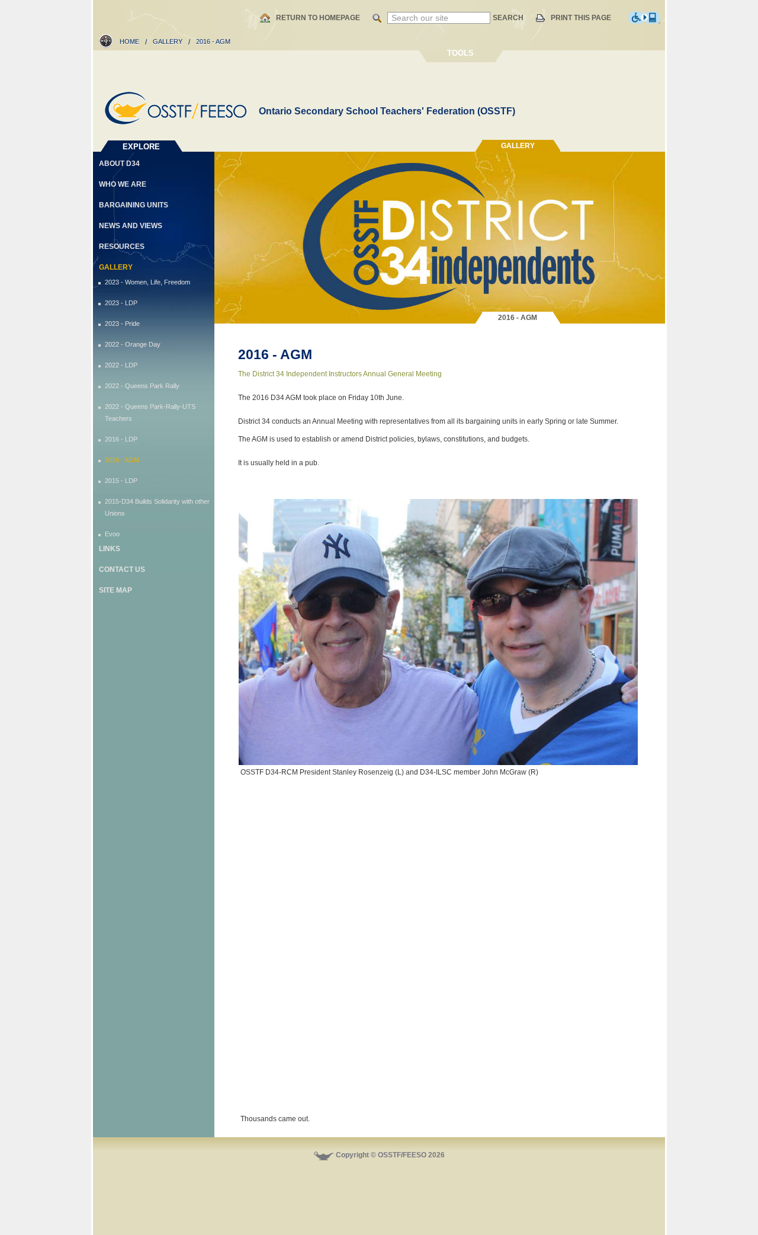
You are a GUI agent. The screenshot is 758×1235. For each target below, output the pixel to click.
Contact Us (122, 569)
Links (109, 549)
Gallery (167, 41)
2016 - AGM (122, 459)
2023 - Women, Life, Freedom (147, 282)
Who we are (122, 184)
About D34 (119, 163)
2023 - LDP (121, 302)
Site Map (115, 590)
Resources (121, 246)
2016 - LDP (121, 439)
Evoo (112, 533)
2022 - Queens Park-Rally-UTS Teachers (150, 412)
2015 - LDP (121, 480)
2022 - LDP (121, 365)
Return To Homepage (318, 18)
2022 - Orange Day (132, 344)
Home (129, 41)
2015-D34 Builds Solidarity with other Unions (157, 507)
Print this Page (581, 18)
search (508, 18)
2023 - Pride (122, 323)
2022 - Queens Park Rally (142, 385)
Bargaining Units (133, 205)
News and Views (130, 226)
